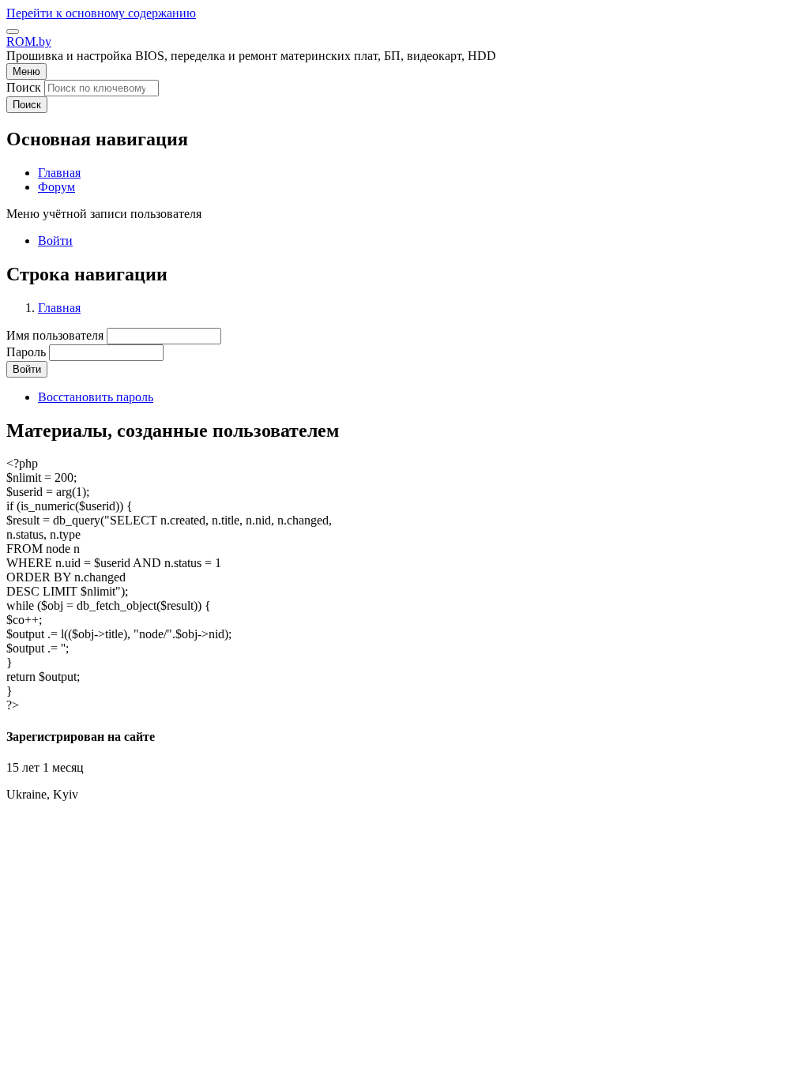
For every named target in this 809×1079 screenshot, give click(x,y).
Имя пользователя (54, 335)
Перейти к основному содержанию (101, 13)
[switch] (12, 31)
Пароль (26, 352)
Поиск (23, 87)
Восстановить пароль (95, 397)
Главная (59, 307)
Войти (55, 240)
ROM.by (28, 41)
